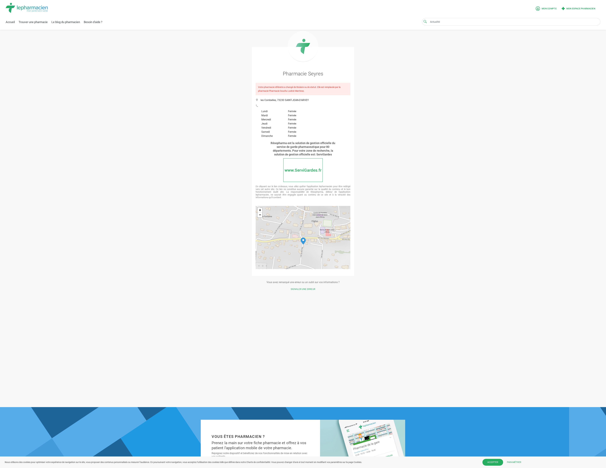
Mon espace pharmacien (580, 8)
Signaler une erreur (303, 289)
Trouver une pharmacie (33, 22)
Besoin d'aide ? (93, 22)
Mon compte (549, 8)
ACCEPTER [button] (492, 462)
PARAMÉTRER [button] (514, 462)
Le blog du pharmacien (65, 22)
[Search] (425, 21)
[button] (303, 241)
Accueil (10, 22)
